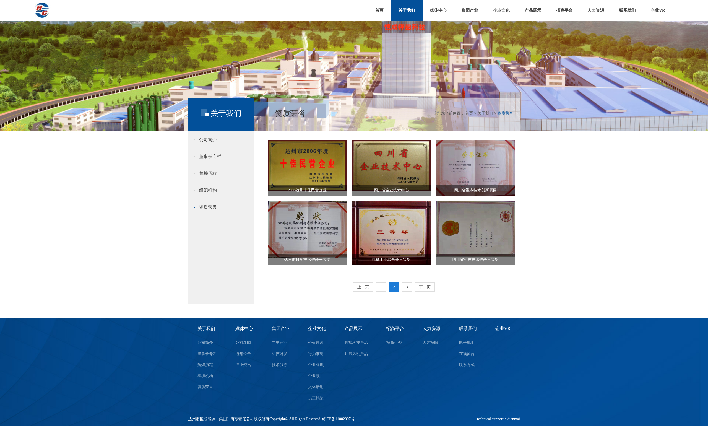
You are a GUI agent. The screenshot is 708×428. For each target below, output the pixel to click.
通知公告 (243, 354)
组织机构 (208, 190)
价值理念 (316, 343)
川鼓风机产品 (356, 354)
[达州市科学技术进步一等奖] (307, 229)
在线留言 (467, 354)
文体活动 (316, 387)
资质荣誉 (505, 113)
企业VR (658, 10)
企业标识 (316, 365)
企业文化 (501, 10)
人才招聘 (430, 343)
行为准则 (316, 354)
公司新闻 (243, 343)
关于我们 (407, 10)
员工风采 (316, 398)
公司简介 (208, 139)
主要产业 (279, 343)
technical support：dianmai (498, 419)
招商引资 (394, 343)
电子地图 (467, 343)
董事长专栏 (210, 156)
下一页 (425, 287)
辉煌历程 (208, 173)
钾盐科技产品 (356, 343)
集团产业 (470, 10)
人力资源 (596, 10)
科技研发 (279, 354)
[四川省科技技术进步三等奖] (475, 229)
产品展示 (533, 10)
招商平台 (564, 10)
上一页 (363, 287)
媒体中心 (438, 10)
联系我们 (627, 10)
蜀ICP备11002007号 (338, 419)
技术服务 (279, 365)
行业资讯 (243, 365)
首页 (379, 10)
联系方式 (467, 365)
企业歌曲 (316, 376)
